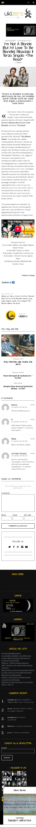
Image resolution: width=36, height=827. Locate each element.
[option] (17, 349)
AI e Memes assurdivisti (23, 726)
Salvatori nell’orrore (19, 820)
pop (30, 298)
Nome (3, 515)
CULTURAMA (20, 818)
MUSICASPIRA (10, 41)
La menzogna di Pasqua (10, 680)
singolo (9, 301)
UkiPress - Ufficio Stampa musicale (14, 663)
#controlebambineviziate (11, 653)
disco (12, 296)
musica (25, 298)
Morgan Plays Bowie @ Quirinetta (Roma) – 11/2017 (18, 386)
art (8, 296)
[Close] (3, 786)
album (3, 296)
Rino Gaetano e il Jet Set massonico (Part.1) (17, 670)
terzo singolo (22, 301)
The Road (16, 303)
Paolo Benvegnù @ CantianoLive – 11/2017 (18, 375)
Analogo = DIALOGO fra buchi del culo (15, 677)
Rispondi (32, 405)
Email (15, 515)
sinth (14, 301)
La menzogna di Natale (10, 661)
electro (17, 296)
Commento (5, 493)
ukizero (19, 62)
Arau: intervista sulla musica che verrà (18, 363)
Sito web (27, 515)
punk (3, 301)
